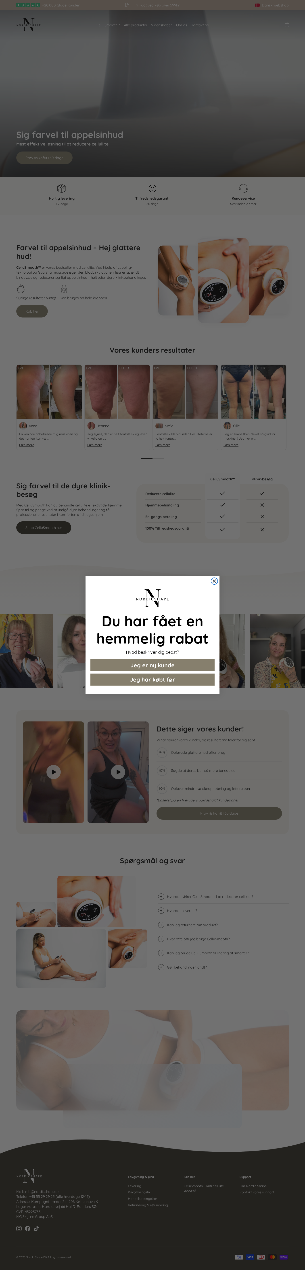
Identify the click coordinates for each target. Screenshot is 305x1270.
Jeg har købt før (152, 679)
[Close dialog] (214, 581)
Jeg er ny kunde (153, 665)
